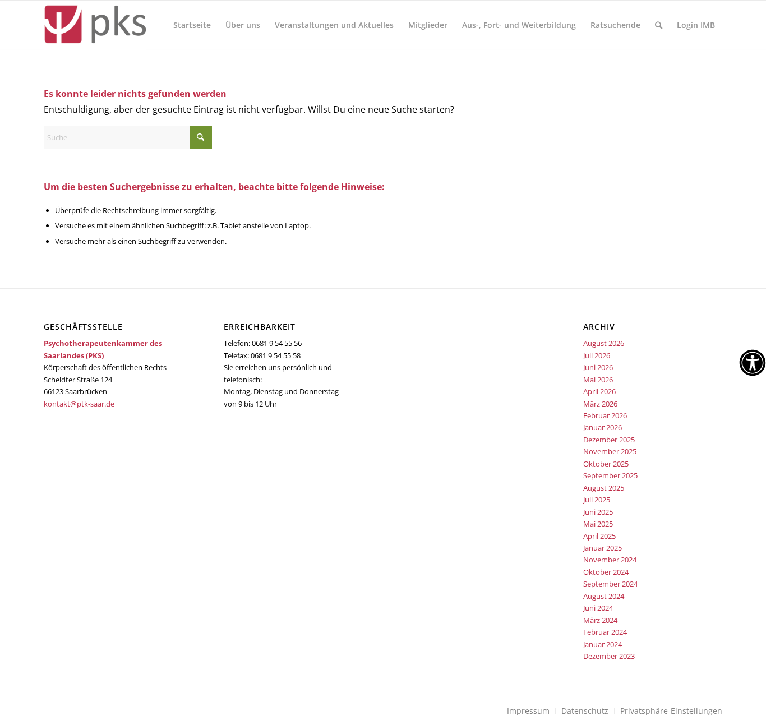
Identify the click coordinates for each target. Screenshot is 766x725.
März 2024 (600, 620)
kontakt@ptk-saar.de (79, 404)
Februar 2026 (605, 415)
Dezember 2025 (609, 440)
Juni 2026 (598, 367)
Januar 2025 (602, 548)
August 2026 (603, 343)
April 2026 (599, 391)
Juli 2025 (596, 500)
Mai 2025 (598, 524)
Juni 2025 (598, 512)
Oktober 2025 (606, 464)
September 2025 (610, 475)
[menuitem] (192, 25)
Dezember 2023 (609, 656)
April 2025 (599, 536)
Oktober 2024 (606, 572)
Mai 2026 (598, 380)
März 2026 (600, 404)
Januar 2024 (602, 644)
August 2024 (603, 596)
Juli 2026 (596, 355)
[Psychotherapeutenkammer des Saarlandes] (95, 25)
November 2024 (609, 560)
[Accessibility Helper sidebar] (752, 362)
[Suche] (659, 25)
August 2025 (603, 488)
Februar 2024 (605, 632)
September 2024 (610, 584)
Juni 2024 (598, 608)
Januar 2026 (602, 427)
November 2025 (609, 451)
